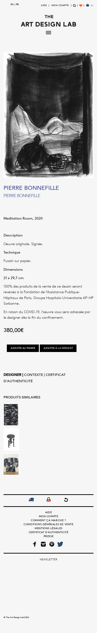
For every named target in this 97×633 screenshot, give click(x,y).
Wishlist (81, 7)
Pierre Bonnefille (31, 188)
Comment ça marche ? (48, 520)
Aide (44, 5)
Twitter (60, 544)
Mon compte (60, 5)
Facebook (35, 544)
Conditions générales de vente (48, 524)
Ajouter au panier (23, 348)
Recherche (74, 7)
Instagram (43, 544)
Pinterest (51, 544)
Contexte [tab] (34, 375)
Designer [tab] (13, 375)
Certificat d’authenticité (49, 532)
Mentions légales (48, 528)
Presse (49, 536)
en (12, 4)
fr (17, 4)
